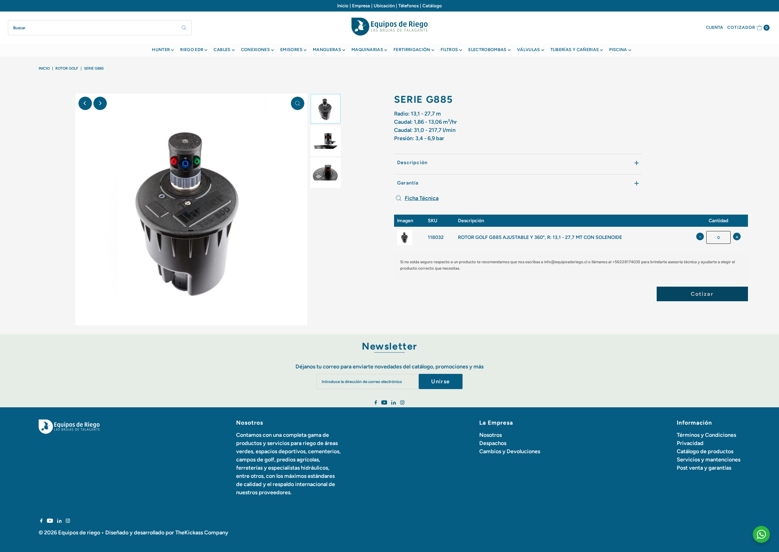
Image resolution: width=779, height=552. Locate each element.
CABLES (222, 49)
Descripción (412, 162)
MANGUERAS (327, 49)
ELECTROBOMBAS (487, 49)
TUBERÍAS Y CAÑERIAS (574, 49)
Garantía (408, 183)
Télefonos (408, 6)
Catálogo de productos (705, 451)
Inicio (342, 6)
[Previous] (85, 103)
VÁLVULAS (528, 49)
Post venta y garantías (704, 467)
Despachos (492, 443)
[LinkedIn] (393, 402)
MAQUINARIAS (367, 49)
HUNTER (161, 49)
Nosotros (490, 435)
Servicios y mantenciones (708, 459)
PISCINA (618, 49)
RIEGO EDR (191, 49)
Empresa (361, 6)
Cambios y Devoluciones (509, 451)
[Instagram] (402, 402)
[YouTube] (384, 402)
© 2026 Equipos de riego (69, 532)
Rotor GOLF (66, 68)
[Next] (100, 103)
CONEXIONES (255, 49)
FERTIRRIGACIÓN (411, 49)
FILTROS (449, 49)
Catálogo (432, 6)
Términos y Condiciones (706, 435)
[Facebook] (376, 402)
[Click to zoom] (297, 103)
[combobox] (100, 27)
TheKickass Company (201, 532)
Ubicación (384, 6)
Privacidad (690, 443)
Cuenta (714, 27)
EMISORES (291, 49)
